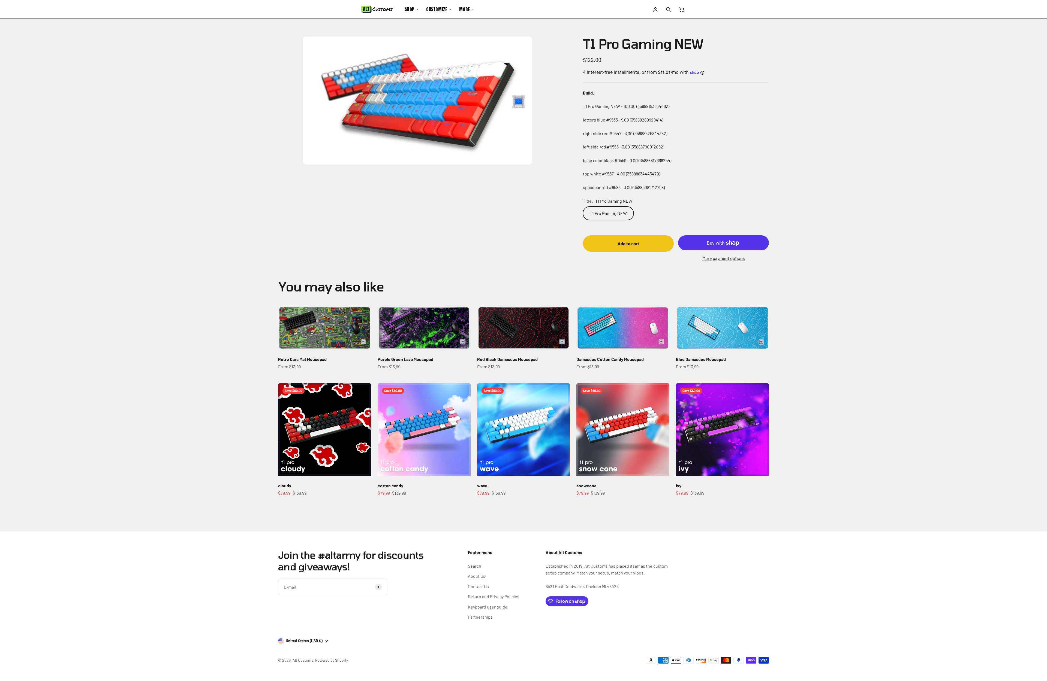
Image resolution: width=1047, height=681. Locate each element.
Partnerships (480, 616)
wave (482, 485)
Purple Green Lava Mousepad (405, 359)
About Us (476, 576)
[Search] (668, 9)
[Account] (655, 9)
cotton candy (390, 485)
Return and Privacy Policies (493, 596)
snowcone (586, 485)
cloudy (284, 485)
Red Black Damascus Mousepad (507, 359)
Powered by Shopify (331, 660)
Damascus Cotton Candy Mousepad (610, 359)
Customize (436, 9)
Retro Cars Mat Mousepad (302, 359)
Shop (409, 9)
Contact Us (478, 586)
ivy (678, 485)
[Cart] (681, 9)
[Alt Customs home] (377, 9)
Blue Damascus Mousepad (701, 359)
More (464, 9)
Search (474, 565)
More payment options (723, 258)
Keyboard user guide (487, 606)
